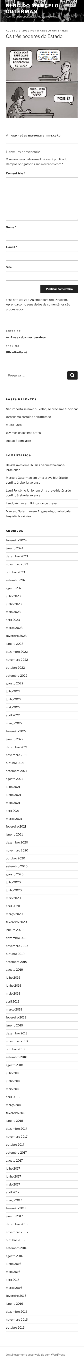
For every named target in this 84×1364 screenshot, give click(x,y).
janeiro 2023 (14, 644)
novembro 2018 (17, 1041)
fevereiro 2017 (16, 1208)
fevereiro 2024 (16, 540)
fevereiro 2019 (16, 1017)
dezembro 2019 (17, 938)
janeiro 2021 (14, 834)
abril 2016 (13, 1280)
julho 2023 (13, 596)
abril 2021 (12, 811)
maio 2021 (13, 803)
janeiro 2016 (14, 1303)
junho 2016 (13, 1264)
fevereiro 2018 (16, 1113)
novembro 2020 (17, 850)
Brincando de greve (43, 503)
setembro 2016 (16, 1248)
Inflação (53, 135)
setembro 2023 (17, 580)
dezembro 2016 (17, 1224)
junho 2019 (13, 985)
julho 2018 (13, 1073)
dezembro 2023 (17, 556)
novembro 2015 (17, 1319)
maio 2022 (13, 707)
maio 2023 (13, 612)
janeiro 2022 (14, 739)
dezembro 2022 (17, 652)
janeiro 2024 (14, 548)
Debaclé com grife (18, 441)
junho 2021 (13, 795)
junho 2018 (13, 1081)
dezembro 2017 (16, 1128)
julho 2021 (13, 787)
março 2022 (14, 723)
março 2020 (14, 914)
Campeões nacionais (28, 135)
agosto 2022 (14, 683)
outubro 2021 (15, 763)
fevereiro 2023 (16, 636)
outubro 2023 (15, 572)
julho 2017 (13, 1168)
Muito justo (14, 425)
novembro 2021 (17, 755)
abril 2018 (13, 1097)
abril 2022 (13, 715)
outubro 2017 (15, 1144)
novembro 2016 (17, 1232)
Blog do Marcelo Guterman (32, 8)
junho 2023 (14, 604)
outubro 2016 (15, 1240)
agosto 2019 (14, 969)
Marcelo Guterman (52, 30)
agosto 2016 (14, 1256)
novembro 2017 (17, 1136)
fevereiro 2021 (16, 826)
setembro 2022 (16, 675)
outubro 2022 (15, 667)
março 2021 (14, 819)
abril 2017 (12, 1192)
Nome (11, 227)
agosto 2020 (14, 874)
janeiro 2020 (14, 930)
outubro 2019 (15, 954)
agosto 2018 (14, 1065)
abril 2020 (13, 906)
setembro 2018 (16, 1057)
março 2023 (14, 628)
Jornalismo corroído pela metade (28, 417)
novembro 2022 (17, 659)
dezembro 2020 (17, 842)
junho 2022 (13, 699)
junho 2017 (13, 1176)
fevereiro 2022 (16, 731)
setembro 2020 (17, 866)
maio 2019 (13, 993)
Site (9, 267)
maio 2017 (13, 1184)
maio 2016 (13, 1272)
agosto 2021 (14, 779)
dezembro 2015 (17, 1311)
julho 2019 (13, 977)
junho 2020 (14, 890)
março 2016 (14, 1288)
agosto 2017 (14, 1160)
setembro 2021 (16, 771)
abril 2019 (13, 1001)
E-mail (11, 247)
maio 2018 (13, 1089)
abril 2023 (13, 620)
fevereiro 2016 (16, 1296)
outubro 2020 (15, 858)
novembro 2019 (17, 946)
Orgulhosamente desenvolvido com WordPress (35, 1354)
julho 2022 (13, 691)
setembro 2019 (16, 962)
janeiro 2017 (14, 1216)
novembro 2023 (17, 564)
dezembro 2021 (16, 747)
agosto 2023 (14, 588)
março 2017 (14, 1200)
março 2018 (14, 1105)
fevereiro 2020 (16, 922)
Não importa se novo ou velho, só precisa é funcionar (42, 409)
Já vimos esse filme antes (23, 433)
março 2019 (14, 1009)
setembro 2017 (16, 1152)
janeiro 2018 (14, 1121)
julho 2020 (13, 882)
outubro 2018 (15, 1049)
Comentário (15, 173)
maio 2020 (13, 898)
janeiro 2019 (14, 1025)
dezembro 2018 (17, 1033)
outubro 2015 (15, 1327)
